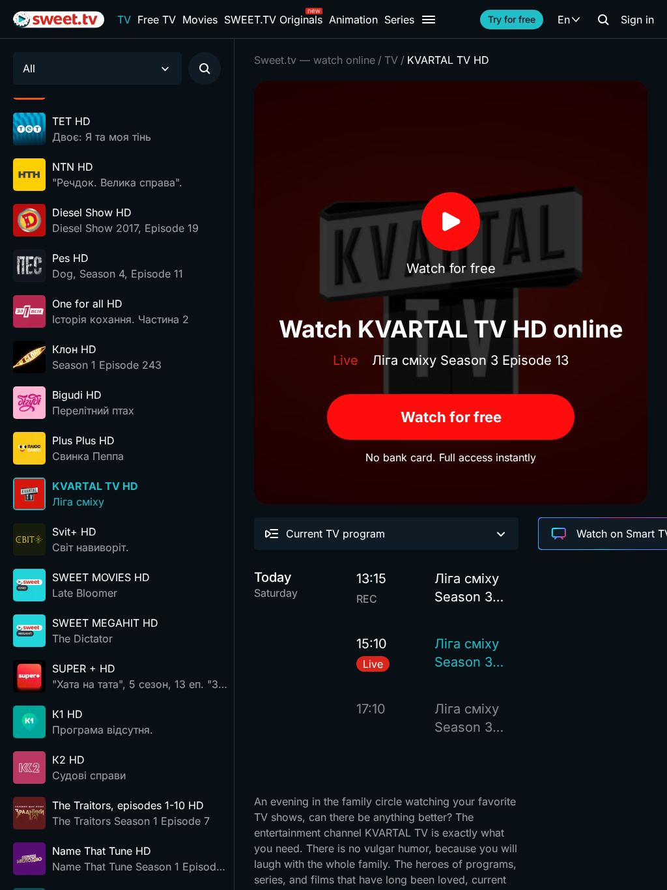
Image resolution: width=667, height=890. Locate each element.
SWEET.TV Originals (273, 19)
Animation (353, 19)
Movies (200, 19)
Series (399, 19)
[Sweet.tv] (58, 19)
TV (124, 19)
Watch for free (451, 417)
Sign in (637, 19)
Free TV (156, 19)
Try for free (511, 19)
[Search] (603, 19)
